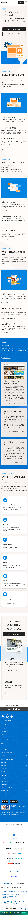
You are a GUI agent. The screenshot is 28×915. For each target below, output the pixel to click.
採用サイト (18, 871)
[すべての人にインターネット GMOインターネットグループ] (12, 909)
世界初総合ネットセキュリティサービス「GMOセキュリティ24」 (10, 889)
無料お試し (21, 2)
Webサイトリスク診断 (11, 891)
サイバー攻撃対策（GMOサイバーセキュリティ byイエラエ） (10, 894)
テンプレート (3, 149)
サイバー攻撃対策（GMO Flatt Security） (7, 896)
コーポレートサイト (11, 871)
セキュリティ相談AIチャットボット (22, 891)
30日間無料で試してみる (14, 29)
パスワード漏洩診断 (4, 891)
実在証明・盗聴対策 (4, 893)
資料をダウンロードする (14, 34)
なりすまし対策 (16, 896)
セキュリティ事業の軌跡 (4, 897)
